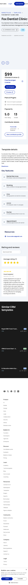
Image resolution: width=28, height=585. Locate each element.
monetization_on (5, 102)
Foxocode (13, 127)
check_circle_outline (4, 177)
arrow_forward (7, 63)
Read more (3, 576)
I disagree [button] (20, 578)
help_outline (18, 77)
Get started (19, 4)
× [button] (26, 569)
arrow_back (3, 63)
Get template (10, 87)
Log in (10, 4)
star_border (24, 331)
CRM (3, 331)
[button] (14, 582)
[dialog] (14, 576)
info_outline (17, 30)
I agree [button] (7, 578)
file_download (21, 331)
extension (5, 104)
